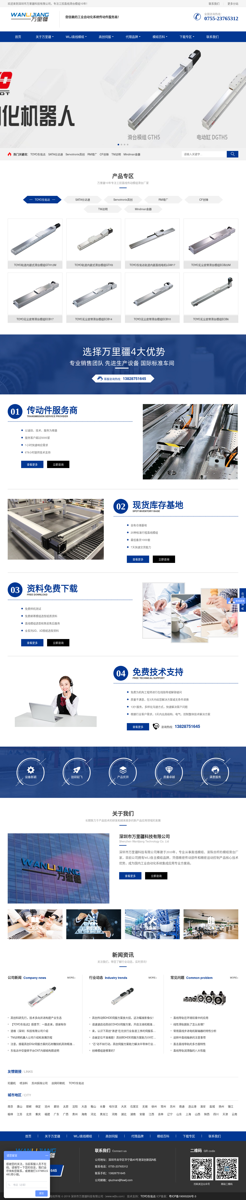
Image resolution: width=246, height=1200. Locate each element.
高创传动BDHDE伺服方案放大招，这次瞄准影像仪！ (123, 1018)
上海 (188, 1114)
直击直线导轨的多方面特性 (189, 1044)
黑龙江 (104, 1114)
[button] (118, 144)
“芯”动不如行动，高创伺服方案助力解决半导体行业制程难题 (124, 1044)
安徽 (142, 1114)
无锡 (145, 1106)
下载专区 (186, 37)
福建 (47, 1114)
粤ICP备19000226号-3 (182, 1196)
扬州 (221, 1106)
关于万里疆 (43, 37)
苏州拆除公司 (40, 1083)
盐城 (212, 1106)
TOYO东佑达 (38, 154)
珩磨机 (12, 1083)
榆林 (10, 1114)
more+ (71, 977)
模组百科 (159, 37)
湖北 (123, 1114)
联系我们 (214, 3)
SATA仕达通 (55, 154)
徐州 (154, 1106)
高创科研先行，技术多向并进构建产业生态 (36, 1018)
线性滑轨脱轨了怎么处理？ (189, 1024)
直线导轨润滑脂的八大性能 (189, 1050)
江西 (151, 1114)
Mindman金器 (132, 154)
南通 (181, 1106)
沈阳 (75, 1106)
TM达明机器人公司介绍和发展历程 (31, 1037)
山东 (179, 1114)
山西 (197, 1114)
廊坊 (56, 1106)
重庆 (38, 1114)
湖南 (133, 1114)
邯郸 (29, 1106)
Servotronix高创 (75, 154)
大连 (84, 1106)
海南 (84, 1114)
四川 (216, 1114)
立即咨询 (58, 464)
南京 (10, 1106)
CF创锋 (104, 154)
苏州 (172, 1106)
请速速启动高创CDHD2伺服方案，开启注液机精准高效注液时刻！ (124, 1024)
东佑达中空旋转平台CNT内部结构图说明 (35, 1050)
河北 (93, 1114)
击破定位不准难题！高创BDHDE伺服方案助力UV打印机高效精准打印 (124, 1037)
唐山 (19, 1106)
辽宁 (170, 1114)
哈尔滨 (113, 1106)
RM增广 (92, 154)
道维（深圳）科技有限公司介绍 (29, 1031)
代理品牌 (132, 37)
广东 (56, 1114)
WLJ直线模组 (75, 37)
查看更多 (32, 464)
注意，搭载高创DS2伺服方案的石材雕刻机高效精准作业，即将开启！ (43, 1044)
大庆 (123, 1106)
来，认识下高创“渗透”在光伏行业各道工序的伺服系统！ (124, 1031)
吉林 (160, 1114)
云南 (234, 1114)
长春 (102, 1106)
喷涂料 (24, 1083)
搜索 (232, 154)
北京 (29, 1114)
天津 (225, 1114)
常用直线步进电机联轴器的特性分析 (194, 1031)
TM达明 (116, 154)
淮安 (203, 1106)
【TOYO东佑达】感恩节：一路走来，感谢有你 (38, 1024)
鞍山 (93, 1106)
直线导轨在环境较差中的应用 (190, 1018)
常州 (163, 1106)
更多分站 (233, 3)
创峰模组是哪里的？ (104, 1050)
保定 (38, 1106)
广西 (65, 1114)
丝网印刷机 (58, 1083)
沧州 (47, 1106)
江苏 (19, 1114)
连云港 (192, 1106)
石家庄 (134, 1106)
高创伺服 (105, 37)
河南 (114, 1114)
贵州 (75, 1114)
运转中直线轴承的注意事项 (189, 1037)
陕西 (206, 1114)
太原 (65, 1106)
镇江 (230, 1106)
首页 (18, 37)
